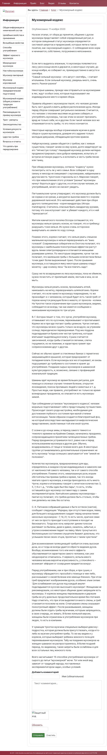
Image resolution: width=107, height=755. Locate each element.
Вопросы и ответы (12, 141)
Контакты (74, 3)
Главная (6, 3)
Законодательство (12, 124)
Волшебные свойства (13, 43)
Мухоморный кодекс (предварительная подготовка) (13, 91)
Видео (51, 3)
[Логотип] (8, 11)
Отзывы (62, 3)
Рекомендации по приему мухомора (12, 113)
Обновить (37, 724)
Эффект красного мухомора (11, 56)
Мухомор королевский (9, 81)
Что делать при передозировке (10, 147)
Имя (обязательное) (73, 676)
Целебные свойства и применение (13, 36)
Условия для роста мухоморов (12, 130)
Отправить (38, 735)
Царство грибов (11, 137)
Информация (20, 3)
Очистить (50, 735)
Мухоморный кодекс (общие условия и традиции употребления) (13, 103)
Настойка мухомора (13, 70)
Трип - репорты (10, 120)
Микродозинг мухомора (9, 64)
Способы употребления (10, 49)
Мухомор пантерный (13, 75)
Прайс (33, 3)
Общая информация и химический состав (13, 29)
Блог (42, 3)
